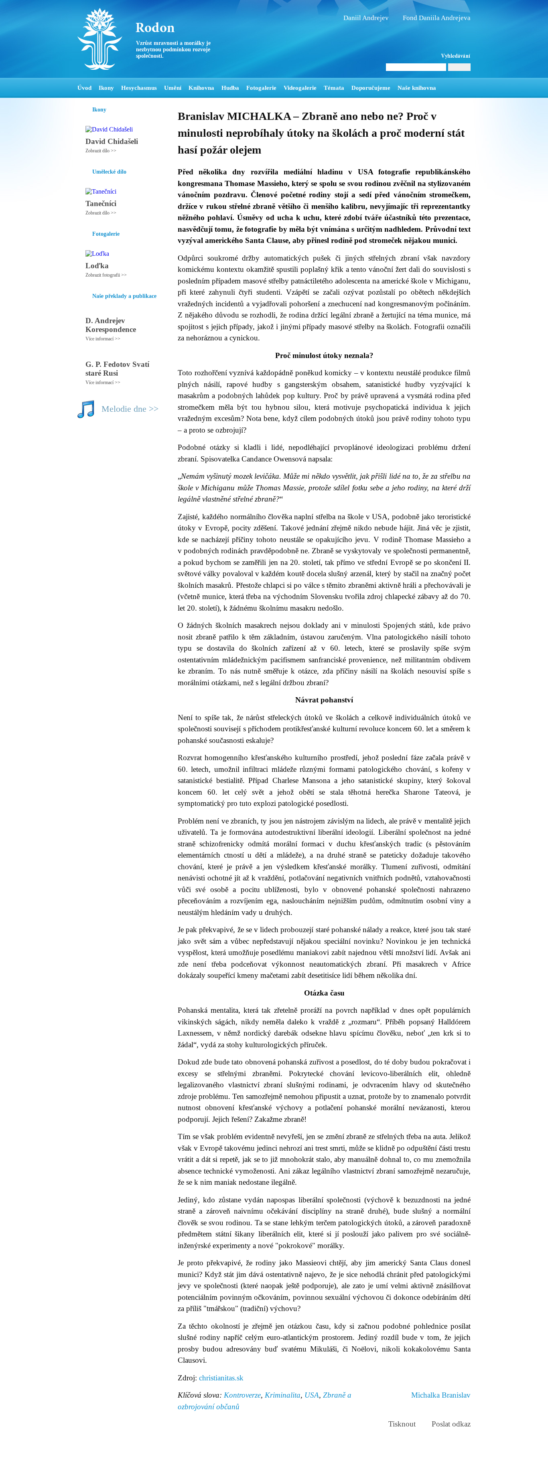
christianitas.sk (221, 1378)
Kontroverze (242, 1395)
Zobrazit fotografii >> (106, 275)
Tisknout (402, 1424)
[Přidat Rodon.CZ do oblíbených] (464, 88)
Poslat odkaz (451, 1424)
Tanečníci (100, 203)
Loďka (97, 265)
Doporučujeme (370, 88)
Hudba (230, 88)
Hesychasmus (139, 88)
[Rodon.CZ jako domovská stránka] (452, 88)
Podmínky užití (192, 1463)
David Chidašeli (111, 141)
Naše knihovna (417, 88)
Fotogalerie (261, 88)
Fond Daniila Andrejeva (437, 18)
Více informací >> (102, 339)
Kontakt (256, 1463)
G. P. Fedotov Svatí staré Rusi (117, 368)
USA (311, 1395)
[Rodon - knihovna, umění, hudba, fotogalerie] (127, 39)
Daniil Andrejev (366, 18)
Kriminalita (282, 1395)
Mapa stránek (227, 1463)
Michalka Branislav (441, 1395)
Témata (334, 88)
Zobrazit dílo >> (100, 151)
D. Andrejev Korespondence (110, 325)
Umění (172, 88)
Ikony (106, 88)
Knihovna (201, 88)
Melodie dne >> (129, 409)
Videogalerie (300, 88)
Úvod (84, 88)
